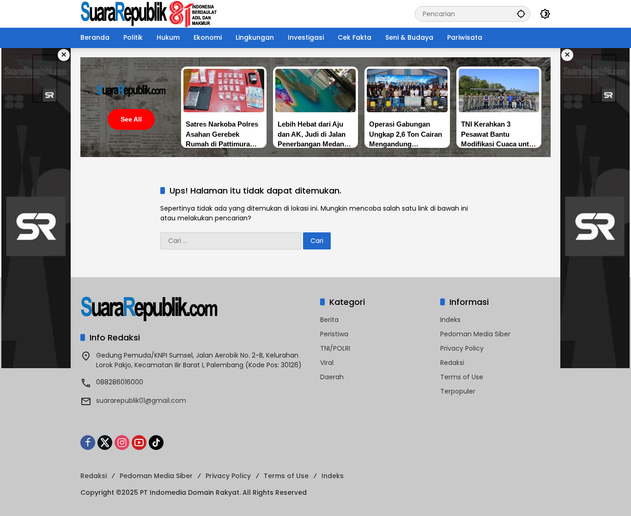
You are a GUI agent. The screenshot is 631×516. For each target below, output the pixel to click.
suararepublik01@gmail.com (141, 400)
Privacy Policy (462, 348)
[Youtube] (139, 442)
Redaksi (452, 362)
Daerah (332, 377)
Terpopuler (457, 391)
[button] (521, 13)
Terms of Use (461, 377)
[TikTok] (156, 442)
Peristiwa (334, 334)
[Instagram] (122, 442)
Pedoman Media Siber (475, 334)
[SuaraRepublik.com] (149, 13)
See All (131, 119)
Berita (329, 319)
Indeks (450, 319)
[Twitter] (104, 442)
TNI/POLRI (335, 348)
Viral (327, 362)
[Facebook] (87, 442)
